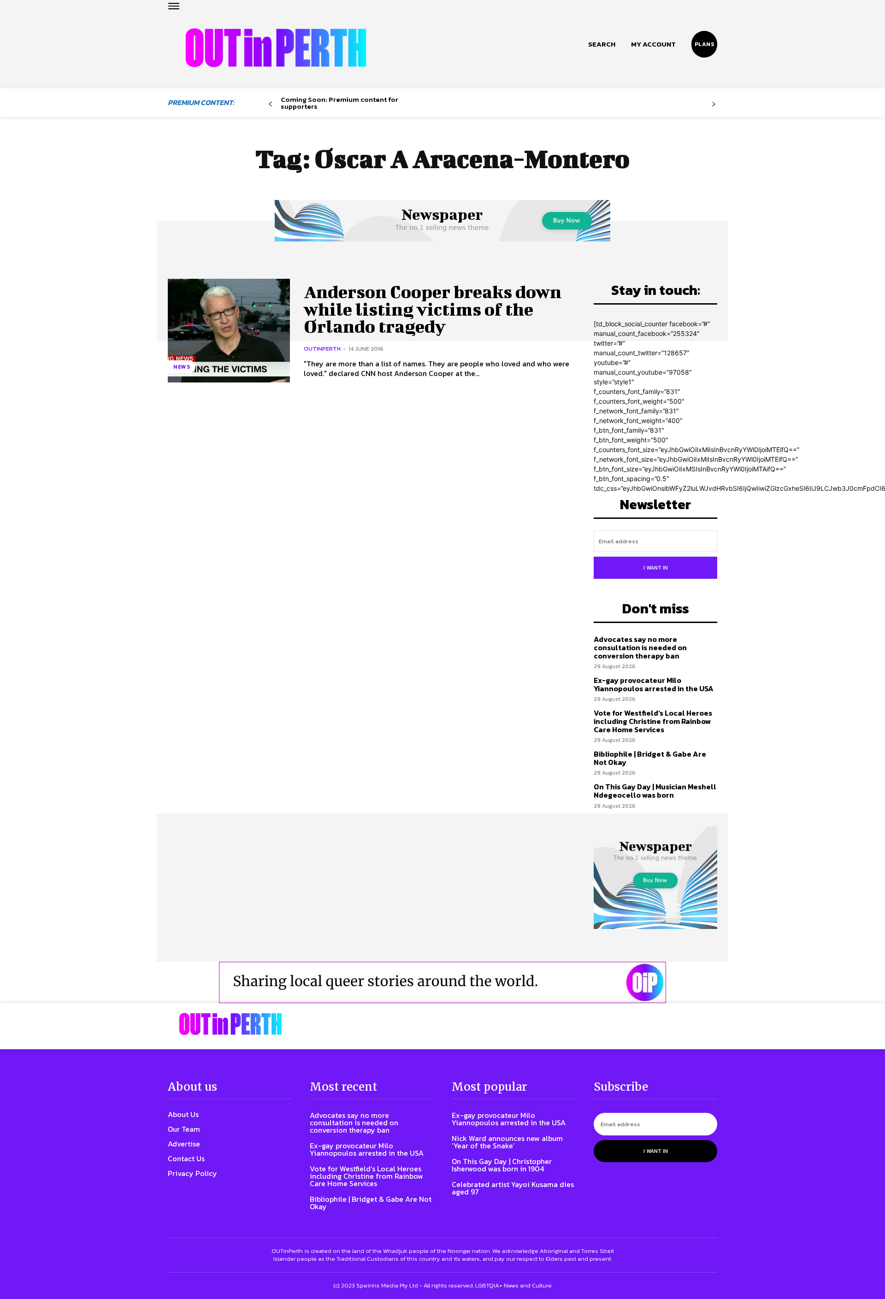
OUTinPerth (322, 348)
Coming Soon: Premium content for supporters (339, 103)
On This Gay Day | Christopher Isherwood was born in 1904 (502, 1165)
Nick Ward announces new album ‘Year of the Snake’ (507, 1142)
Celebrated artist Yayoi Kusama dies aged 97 (513, 1188)
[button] (601, 44)
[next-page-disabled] (714, 104)
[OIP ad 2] (442, 982)
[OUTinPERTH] (276, 47)
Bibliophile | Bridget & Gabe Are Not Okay (650, 758)
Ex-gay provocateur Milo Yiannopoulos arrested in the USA (654, 684)
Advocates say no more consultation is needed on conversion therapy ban (640, 647)
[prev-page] (270, 104)
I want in (655, 568)
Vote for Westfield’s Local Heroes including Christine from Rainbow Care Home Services (653, 721)
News (181, 367)
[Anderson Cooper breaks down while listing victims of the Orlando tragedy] (229, 330)
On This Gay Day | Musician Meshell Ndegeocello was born (655, 790)
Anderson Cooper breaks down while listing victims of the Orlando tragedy (432, 309)
